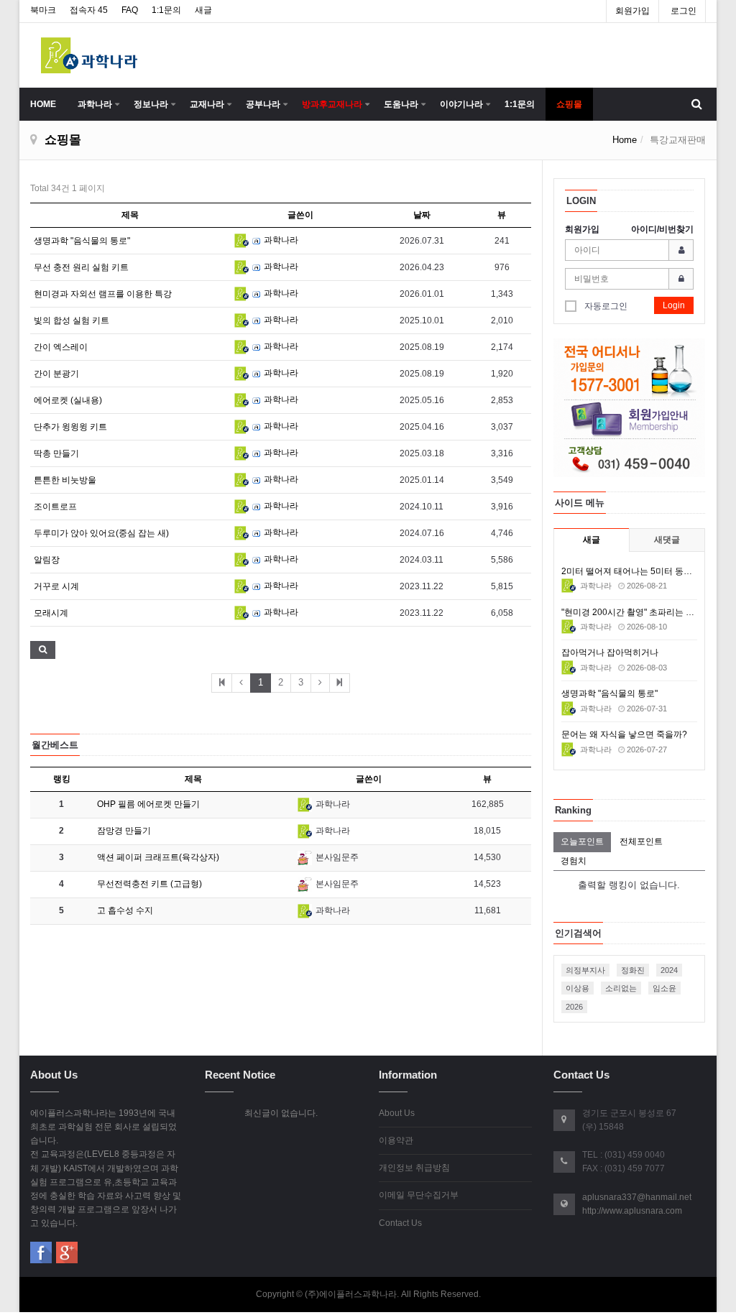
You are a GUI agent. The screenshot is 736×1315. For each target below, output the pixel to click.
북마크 (43, 10)
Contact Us (400, 1223)
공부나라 (263, 104)
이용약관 (396, 1140)
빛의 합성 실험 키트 (71, 320)
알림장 (47, 560)
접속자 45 (89, 10)
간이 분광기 (56, 374)
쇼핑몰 (569, 104)
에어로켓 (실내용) (68, 400)
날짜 (422, 215)
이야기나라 (461, 104)
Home (624, 139)
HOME (43, 104)
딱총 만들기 (56, 453)
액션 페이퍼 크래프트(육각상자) (158, 857)
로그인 (683, 11)
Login (674, 305)
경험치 (573, 861)
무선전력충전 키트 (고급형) (149, 884)
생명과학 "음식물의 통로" (82, 241)
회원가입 (632, 11)
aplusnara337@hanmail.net (636, 1197)
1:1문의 (166, 10)
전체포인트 (641, 841)
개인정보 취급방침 (414, 1168)
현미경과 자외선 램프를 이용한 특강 (103, 294)
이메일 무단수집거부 (419, 1195)
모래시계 (51, 613)
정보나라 (151, 104)
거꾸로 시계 (56, 586)
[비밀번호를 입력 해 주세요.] (629, 279)
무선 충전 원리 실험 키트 (81, 267)
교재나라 (207, 104)
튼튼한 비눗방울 (65, 480)
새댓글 (667, 540)
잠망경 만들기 (124, 831)
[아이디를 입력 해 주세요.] (629, 250)
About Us (397, 1113)
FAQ (129, 10)
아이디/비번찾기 (662, 229)
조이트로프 (55, 507)
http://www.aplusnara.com (632, 1211)
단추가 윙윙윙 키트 (70, 427)
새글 (203, 10)
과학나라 (95, 104)
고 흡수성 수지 (125, 910)
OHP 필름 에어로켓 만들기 (148, 804)
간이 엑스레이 (61, 347)
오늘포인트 (582, 841)
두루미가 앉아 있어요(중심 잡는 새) (101, 533)
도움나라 (401, 104)
